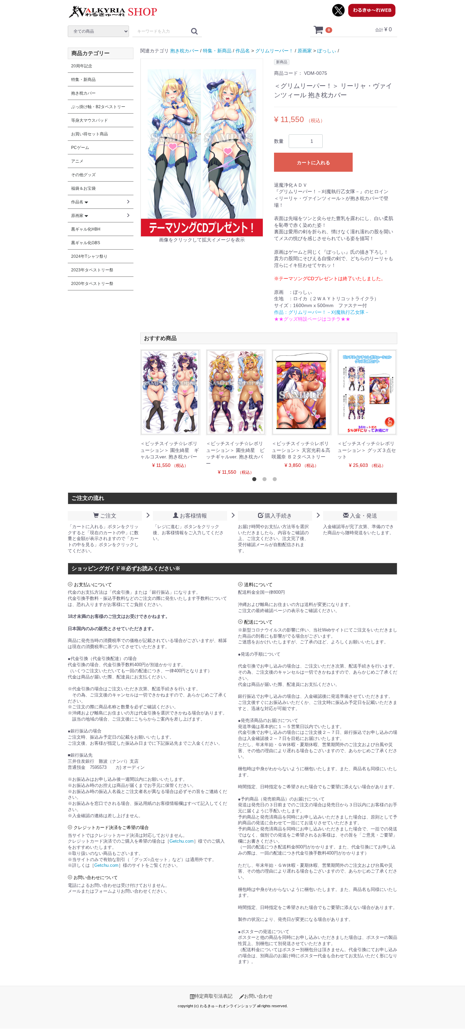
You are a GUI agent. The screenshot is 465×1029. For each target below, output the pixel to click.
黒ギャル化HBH (85, 229)
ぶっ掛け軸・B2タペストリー (98, 106)
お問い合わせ (258, 996)
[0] (318, 29)
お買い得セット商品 (89, 134)
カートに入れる (313, 162)
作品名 (243, 50)
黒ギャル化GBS (85, 242)
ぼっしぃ (326, 50)
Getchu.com (182, 841)
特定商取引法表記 (213, 996)
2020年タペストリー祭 (92, 283)
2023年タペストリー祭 (92, 270)
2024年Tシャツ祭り (89, 256)
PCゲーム (80, 147)
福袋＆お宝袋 (83, 188)
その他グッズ (83, 174)
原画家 (305, 50)
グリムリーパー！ (274, 50)
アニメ (77, 161)
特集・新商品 (217, 50)
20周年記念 (81, 66)
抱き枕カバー (184, 50)
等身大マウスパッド (89, 120)
